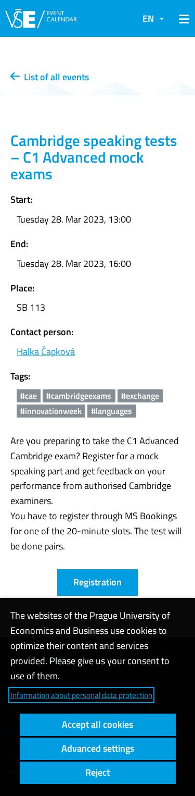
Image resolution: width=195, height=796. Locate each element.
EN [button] (148, 18)
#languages (111, 411)
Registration (97, 582)
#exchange (140, 395)
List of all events (54, 77)
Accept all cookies (97, 724)
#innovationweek (51, 411)
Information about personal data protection (81, 695)
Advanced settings (97, 748)
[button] (182, 19)
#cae (28, 395)
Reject (97, 772)
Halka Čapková (46, 352)
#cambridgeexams (78, 395)
